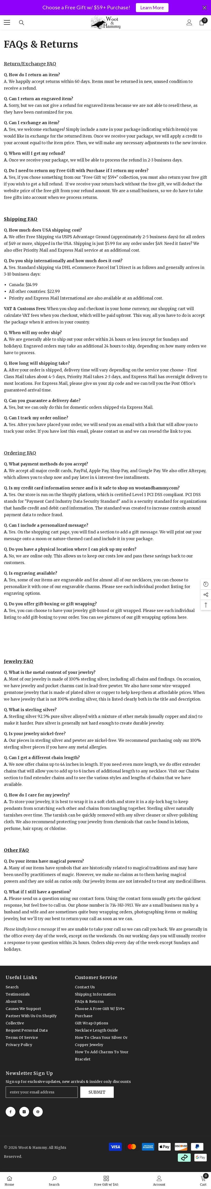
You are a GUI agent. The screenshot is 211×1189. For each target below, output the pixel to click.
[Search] (22, 23)
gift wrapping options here (160, 617)
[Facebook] (10, 1112)
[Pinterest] (38, 1112)
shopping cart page (50, 532)
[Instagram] (24, 1112)
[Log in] (189, 22)
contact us (114, 431)
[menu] (7, 22)
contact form (91, 898)
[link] (54, 1180)
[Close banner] (204, 8)
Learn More (152, 7)
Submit (97, 1092)
